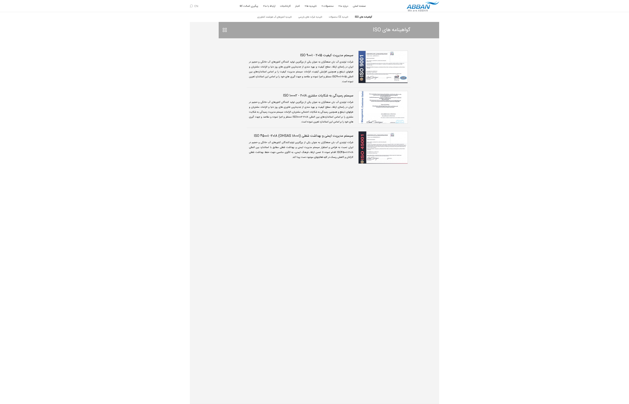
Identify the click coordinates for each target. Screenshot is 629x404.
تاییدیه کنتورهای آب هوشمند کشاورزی (274, 17)
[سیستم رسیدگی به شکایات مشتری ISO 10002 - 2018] (383, 107)
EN (196, 6)
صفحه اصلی (359, 6)
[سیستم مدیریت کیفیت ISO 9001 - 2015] (383, 67)
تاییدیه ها (311, 6)
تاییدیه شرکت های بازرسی (310, 17)
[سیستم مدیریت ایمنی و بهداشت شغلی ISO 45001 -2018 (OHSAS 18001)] (383, 147)
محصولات (328, 6)
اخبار (297, 6)
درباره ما (344, 6)
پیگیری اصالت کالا (248, 6)
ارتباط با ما (270, 6)
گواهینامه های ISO (363, 17)
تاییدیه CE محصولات (338, 17)
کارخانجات (285, 6)
